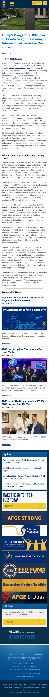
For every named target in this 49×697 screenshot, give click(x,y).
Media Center (13, 685)
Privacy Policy (43, 685)
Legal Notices (23, 685)
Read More (6, 343)
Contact (43, 687)
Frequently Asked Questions (25, 676)
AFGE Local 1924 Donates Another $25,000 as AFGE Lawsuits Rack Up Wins (24, 477)
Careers (25, 690)
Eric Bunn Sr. (33, 666)
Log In (41, 612)
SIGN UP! (9, 506)
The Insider (18, 59)
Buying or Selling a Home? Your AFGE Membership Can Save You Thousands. (23, 485)
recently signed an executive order (16, 68)
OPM (12, 59)
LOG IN (38, 3)
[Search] (45, 3)
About (5, 685)
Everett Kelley (30, 664)
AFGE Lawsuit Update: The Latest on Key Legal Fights (22, 469)
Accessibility (8, 687)
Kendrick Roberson (34, 669)
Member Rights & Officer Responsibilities (26, 687)
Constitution (32, 685)
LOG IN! (9, 622)
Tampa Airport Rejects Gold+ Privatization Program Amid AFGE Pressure (24, 461)
